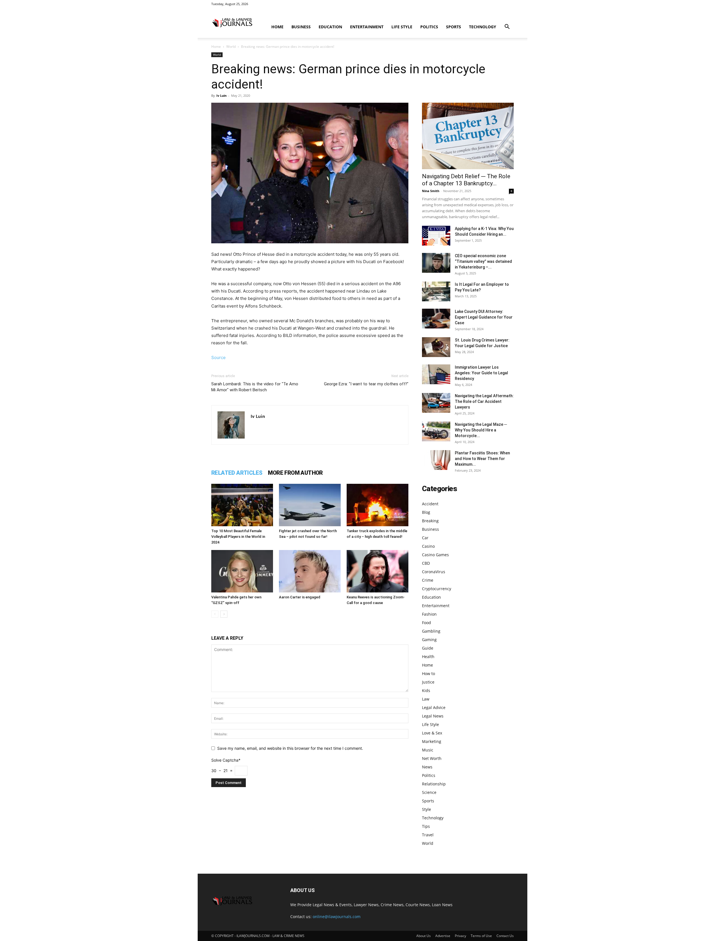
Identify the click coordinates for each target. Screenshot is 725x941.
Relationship (434, 784)
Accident (430, 503)
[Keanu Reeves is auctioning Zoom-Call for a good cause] (377, 571)
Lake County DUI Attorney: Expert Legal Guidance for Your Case (484, 317)
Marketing (431, 741)
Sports (453, 26)
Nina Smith (430, 191)
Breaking (430, 520)
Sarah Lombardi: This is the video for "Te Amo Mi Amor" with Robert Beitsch (254, 386)
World (231, 46)
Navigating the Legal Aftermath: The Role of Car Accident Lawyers (484, 401)
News (427, 767)
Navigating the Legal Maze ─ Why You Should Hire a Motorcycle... (481, 430)
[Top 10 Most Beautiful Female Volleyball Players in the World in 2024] (242, 505)
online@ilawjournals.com (337, 916)
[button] (507, 27)
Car (425, 537)
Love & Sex (432, 733)
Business (301, 26)
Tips (426, 826)
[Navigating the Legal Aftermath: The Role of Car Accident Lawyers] (436, 403)
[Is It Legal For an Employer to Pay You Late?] (436, 291)
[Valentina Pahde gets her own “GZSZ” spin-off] (242, 571)
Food (426, 622)
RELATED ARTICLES (236, 472)
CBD (426, 563)
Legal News (432, 716)
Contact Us (505, 935)
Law (425, 699)
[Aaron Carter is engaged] (310, 571)
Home (277, 26)
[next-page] (223, 614)
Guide (427, 648)
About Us (423, 935)
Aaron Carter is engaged (299, 597)
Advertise (442, 935)
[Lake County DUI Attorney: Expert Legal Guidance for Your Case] (436, 318)
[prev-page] (214, 614)
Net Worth (432, 758)
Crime (427, 580)
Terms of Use (481, 935)
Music (427, 750)
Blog (426, 512)
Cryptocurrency (436, 588)
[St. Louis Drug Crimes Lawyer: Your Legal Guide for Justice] (436, 347)
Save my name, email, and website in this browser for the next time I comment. (290, 748)
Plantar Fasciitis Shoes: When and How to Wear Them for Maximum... (482, 459)
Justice (428, 682)
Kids (426, 690)
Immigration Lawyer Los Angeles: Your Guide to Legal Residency (481, 373)
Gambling (431, 631)
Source (218, 357)
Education (330, 26)
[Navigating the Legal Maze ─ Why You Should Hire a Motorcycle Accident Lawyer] (436, 431)
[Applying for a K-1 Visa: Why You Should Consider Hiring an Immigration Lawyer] (436, 236)
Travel (428, 834)
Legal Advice (433, 707)
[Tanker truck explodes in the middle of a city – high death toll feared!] (377, 505)
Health (428, 656)
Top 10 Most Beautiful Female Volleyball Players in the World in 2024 (238, 536)
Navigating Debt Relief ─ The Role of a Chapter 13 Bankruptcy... (466, 180)
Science (429, 792)
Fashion (429, 614)
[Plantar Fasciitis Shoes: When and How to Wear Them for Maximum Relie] (436, 460)
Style (426, 809)
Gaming (429, 639)
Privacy (460, 935)
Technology (482, 26)
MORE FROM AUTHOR (295, 472)
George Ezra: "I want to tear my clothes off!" (366, 383)
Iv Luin (221, 95)
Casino (428, 546)
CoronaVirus (433, 571)
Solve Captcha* (225, 760)
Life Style (401, 26)
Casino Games (435, 554)
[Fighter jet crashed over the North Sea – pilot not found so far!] (310, 505)
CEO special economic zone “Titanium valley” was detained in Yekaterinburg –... (483, 261)
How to (428, 673)
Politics (429, 26)
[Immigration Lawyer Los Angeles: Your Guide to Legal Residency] (436, 374)
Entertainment (366, 26)
